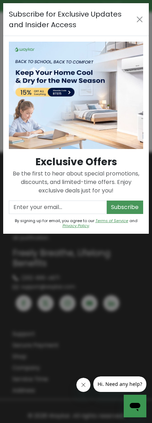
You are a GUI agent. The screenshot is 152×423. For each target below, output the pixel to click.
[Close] (139, 19)
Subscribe (125, 207)
